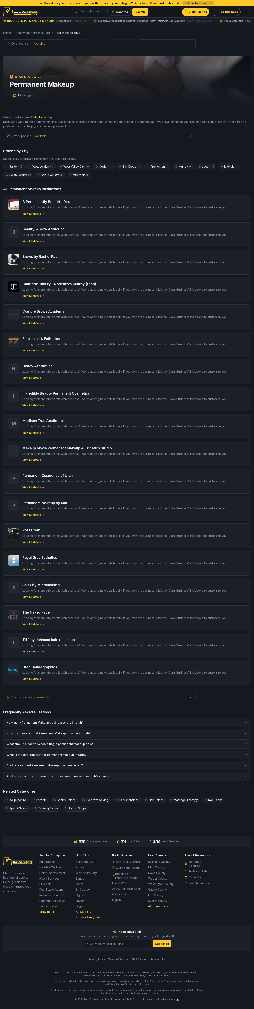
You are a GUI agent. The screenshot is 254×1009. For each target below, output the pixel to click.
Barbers (41, 800)
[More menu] (247, 12)
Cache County (157, 889)
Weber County (157, 878)
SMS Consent (139, 959)
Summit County (157, 900)
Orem (79, 884)
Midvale (231, 166)
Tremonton (159, 166)
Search (140, 11)
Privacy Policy (97, 959)
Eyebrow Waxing (97, 800)
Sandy (15, 166)
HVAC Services (49, 878)
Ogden (105, 166)
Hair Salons (156, 800)
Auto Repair (47, 861)
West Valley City (76, 166)
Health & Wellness (51, 867)
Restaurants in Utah (51, 895)
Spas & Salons (18, 808)
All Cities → (83, 911)
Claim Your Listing (127, 867)
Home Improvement (52, 873)
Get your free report (196, 3)
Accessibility (158, 959)
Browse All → (48, 911)
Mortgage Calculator (195, 863)
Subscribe (162, 943)
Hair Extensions (128, 800)
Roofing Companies (52, 900)
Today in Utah (198, 871)
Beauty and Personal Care (33, 32)
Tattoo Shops (77, 808)
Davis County (156, 873)
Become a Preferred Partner (127, 875)
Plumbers (45, 884)
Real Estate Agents (51, 889)
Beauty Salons (66, 800)
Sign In (116, 900)
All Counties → (158, 906)
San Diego (131, 166)
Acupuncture (17, 800)
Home (7, 32)
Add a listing (43, 117)
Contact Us (119, 894)
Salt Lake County (159, 861)
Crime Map (196, 877)
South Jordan (20, 174)
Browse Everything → (90, 917)
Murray (185, 166)
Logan (208, 166)
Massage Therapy (186, 800)
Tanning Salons (48, 808)
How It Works (120, 883)
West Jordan (42, 166)
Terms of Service (118, 959)
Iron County (155, 895)
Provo (80, 867)
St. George (83, 889)
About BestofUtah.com (126, 888)
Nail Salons (215, 800)
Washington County (161, 884)
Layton (80, 900)
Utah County (156, 867)
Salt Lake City (52, 174)
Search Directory (200, 883)
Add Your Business (128, 861)
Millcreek (81, 174)
